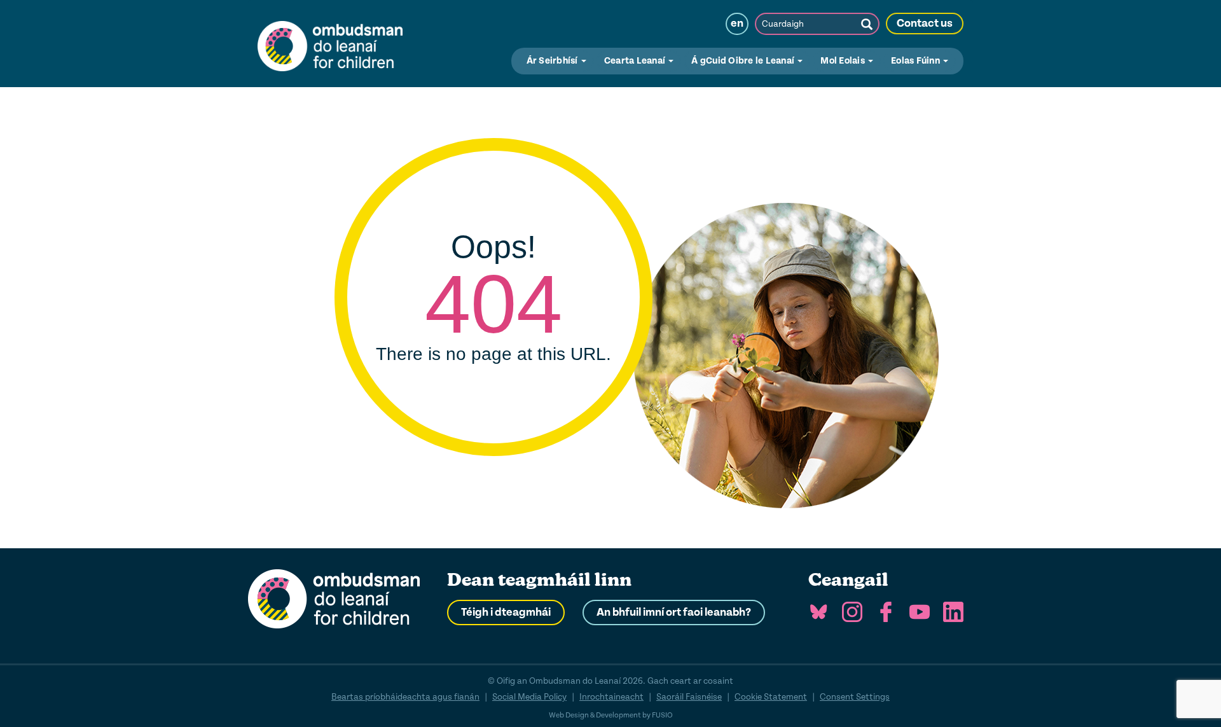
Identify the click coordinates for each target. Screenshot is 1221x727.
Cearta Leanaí (636, 60)
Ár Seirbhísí (553, 60)
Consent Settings (855, 697)
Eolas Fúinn (916, 60)
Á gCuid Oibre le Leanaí (743, 60)
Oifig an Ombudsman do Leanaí (330, 43)
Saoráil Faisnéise (689, 697)
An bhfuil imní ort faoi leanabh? (674, 612)
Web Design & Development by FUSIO (611, 715)
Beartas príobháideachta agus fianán (405, 697)
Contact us (925, 23)
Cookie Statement (771, 697)
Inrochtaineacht (611, 697)
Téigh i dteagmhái (506, 612)
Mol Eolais (843, 60)
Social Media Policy (529, 697)
